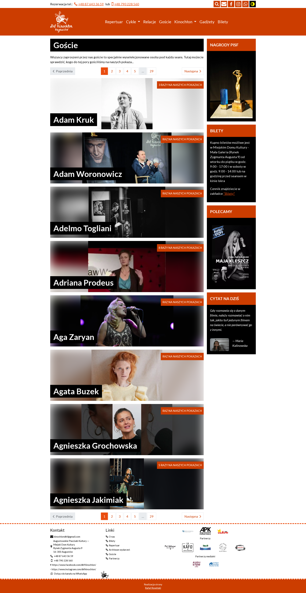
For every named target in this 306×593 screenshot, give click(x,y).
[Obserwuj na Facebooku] (231, 4)
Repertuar (114, 21)
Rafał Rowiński (153, 587)
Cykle (131, 21)
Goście (165, 21)
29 (152, 71)
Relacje (149, 21)
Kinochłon (183, 21)
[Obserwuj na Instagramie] (238, 4)
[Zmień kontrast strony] (252, 4)
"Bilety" (229, 193)
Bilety (223, 21)
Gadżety (207, 21)
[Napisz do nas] (224, 4)
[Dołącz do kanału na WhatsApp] (245, 4)
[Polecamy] (231, 253)
